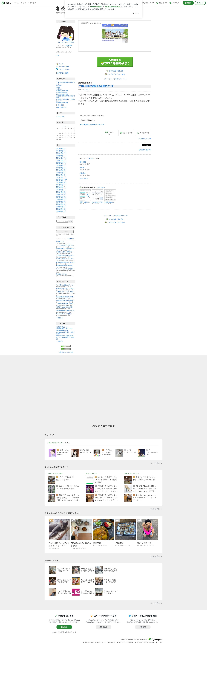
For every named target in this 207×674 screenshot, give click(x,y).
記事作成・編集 (63, 73)
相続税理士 (69, 45)
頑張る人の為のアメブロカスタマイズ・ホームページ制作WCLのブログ (65, 258)
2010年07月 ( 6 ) (61, 201)
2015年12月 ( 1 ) (61, 160)
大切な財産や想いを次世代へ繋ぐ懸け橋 (65, 255)
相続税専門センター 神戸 (64, 328)
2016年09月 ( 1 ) (61, 155)
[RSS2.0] (66, 349)
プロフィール (62, 42)
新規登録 (188, 3)
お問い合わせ (101, 642)
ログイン (200, 3)
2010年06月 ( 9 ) (61, 203)
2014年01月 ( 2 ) (61, 172)
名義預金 (59, 89)
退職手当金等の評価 (62, 90)
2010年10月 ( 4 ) (61, 196)
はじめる (64, 627)
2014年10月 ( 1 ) (61, 164)
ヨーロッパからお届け (55, 473)
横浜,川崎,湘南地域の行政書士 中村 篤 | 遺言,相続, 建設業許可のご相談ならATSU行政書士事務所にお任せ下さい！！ (65, 262)
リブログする (144, 133)
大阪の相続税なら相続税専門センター (92, 124)
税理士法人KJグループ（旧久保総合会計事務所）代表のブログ (65, 288)
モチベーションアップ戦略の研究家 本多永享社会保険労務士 (65, 269)
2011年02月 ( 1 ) (61, 189)
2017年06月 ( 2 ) (61, 148)
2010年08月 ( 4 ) (61, 199)
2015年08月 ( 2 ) (61, 162)
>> (68, 126)
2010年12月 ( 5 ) (61, 193)
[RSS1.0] (66, 346)
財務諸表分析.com (61, 274)
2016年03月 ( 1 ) (61, 159)
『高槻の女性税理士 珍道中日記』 (65, 303)
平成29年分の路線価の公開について (96, 86)
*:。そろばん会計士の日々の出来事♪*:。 (65, 245)
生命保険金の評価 (61, 92)
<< (63, 126)
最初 (116, 79)
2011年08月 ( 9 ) (61, 182)
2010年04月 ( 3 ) (61, 206)
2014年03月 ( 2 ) (61, 170)
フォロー (65, 232)
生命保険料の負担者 (62, 102)
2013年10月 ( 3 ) (61, 175)
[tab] (56, 443)
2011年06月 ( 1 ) (61, 184)
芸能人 (67, 443)
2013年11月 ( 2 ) (61, 174)
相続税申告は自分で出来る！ (64, 265)
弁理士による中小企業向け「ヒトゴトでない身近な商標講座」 (65, 252)
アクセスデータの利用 (126, 642)
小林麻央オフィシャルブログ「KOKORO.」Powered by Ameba (65, 291)
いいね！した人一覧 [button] (144, 138)
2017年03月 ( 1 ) (61, 152)
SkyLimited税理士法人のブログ (65, 310)
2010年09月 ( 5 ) (61, 198)
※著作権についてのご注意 (66, 352)
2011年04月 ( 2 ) (61, 186)
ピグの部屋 (70, 42)
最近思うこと (60, 241)
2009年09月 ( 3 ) (61, 210)
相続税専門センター (62, 327)
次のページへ (122, 79)
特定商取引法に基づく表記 (145, 642)
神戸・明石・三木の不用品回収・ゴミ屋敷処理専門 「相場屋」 (65, 337)
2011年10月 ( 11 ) (61, 179)
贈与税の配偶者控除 (62, 94)
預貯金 (58, 87)
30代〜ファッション (131, 473)
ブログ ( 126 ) (60, 116)
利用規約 (112, 642)
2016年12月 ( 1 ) (61, 153)
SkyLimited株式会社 (62, 330)
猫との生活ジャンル (56, 443)
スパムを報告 (89, 642)
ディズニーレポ (91, 473)
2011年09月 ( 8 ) (61, 181)
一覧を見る (60, 105)
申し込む (143, 627)
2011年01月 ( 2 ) (61, 191)
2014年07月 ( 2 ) (61, 167)
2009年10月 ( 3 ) (61, 208)
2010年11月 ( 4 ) (61, 194)
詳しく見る (103, 627)
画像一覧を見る (61, 107)
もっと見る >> (84, 178)
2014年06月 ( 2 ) (61, 169)
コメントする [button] (128, 133)
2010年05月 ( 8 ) (61, 204)
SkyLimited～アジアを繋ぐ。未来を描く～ (65, 314)
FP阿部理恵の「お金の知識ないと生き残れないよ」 (65, 248)
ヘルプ (160, 642)
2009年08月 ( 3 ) (61, 211)
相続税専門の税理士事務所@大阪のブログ (65, 300)
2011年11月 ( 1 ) (61, 177)
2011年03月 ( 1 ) (61, 187)
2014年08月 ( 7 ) (61, 165)
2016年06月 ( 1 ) (61, 157)
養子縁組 (59, 85)
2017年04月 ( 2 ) (61, 150)
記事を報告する (146, 150)
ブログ (86, 89)
